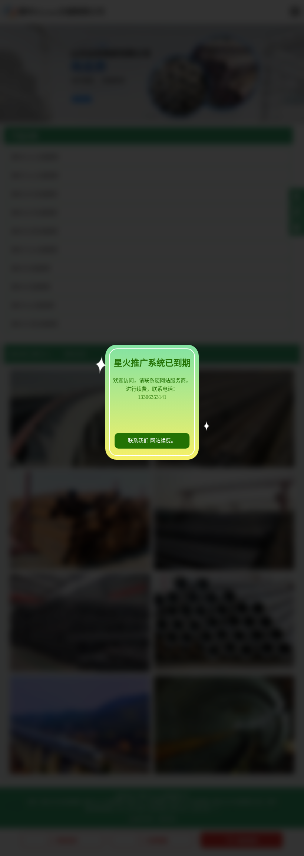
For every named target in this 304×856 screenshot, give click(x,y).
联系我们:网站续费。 (152, 440)
